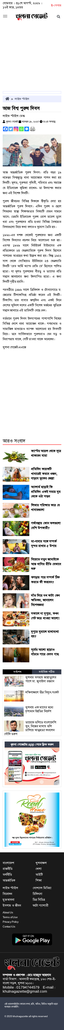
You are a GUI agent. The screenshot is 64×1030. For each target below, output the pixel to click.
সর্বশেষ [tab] (17, 672)
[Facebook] (5, 129)
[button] (5, 16)
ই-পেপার (56, 5)
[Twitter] (10, 129)
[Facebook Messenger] (26, 129)
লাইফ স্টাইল (22, 99)
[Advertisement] (32, 57)
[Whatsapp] (21, 129)
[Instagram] (16, 129)
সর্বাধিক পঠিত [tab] (46, 672)
